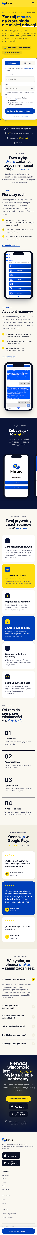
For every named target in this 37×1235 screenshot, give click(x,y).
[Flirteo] (7, 3)
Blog (3, 1186)
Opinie (4, 1182)
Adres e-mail (9, 75)
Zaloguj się (27, 63)
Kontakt (4, 1203)
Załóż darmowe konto (17, 1099)
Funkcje (4, 1179)
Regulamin (18, 98)
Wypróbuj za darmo (9, 245)
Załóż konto (6, 1189)
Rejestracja (12, 63)
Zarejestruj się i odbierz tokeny (18, 111)
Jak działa (5, 1175)
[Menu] (33, 3)
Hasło (6, 84)
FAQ (3, 1200)
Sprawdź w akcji (8, 357)
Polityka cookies (7, 1217)
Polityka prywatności (9, 1213)
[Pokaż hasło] (32, 88)
